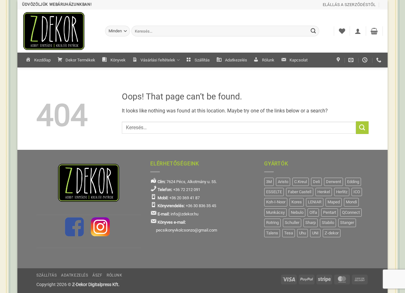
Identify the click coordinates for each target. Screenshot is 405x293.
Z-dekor (332, 233)
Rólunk (268, 60)
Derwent (333, 181)
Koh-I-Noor (275, 202)
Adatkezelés (236, 60)
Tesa (288, 233)
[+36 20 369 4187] (379, 60)
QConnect (351, 212)
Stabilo (328, 222)
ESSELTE (274, 191)
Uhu (302, 233)
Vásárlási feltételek (157, 60)
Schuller (292, 222)
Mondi (351, 202)
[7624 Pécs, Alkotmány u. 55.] (339, 60)
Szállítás (202, 60)
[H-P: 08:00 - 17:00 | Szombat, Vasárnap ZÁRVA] (365, 60)
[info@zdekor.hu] (351, 60)
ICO (356, 191)
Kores (296, 202)
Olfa (313, 212)
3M (269, 181)
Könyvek (118, 60)
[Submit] (313, 31)
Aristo (283, 181)
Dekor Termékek (80, 60)
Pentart (329, 212)
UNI (315, 233)
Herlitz (341, 191)
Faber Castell (299, 191)
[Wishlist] (342, 31)
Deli (316, 181)
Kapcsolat (299, 60)
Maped (333, 202)
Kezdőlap (42, 60)
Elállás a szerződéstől (349, 4)
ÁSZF (97, 275)
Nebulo (297, 212)
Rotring (272, 222)
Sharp (310, 222)
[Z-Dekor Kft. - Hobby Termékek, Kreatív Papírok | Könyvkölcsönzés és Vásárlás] (59, 31)
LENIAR (314, 202)
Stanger (347, 222)
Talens (272, 233)
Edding (353, 181)
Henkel (323, 191)
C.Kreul (300, 181)
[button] (358, 31)
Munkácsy (275, 212)
